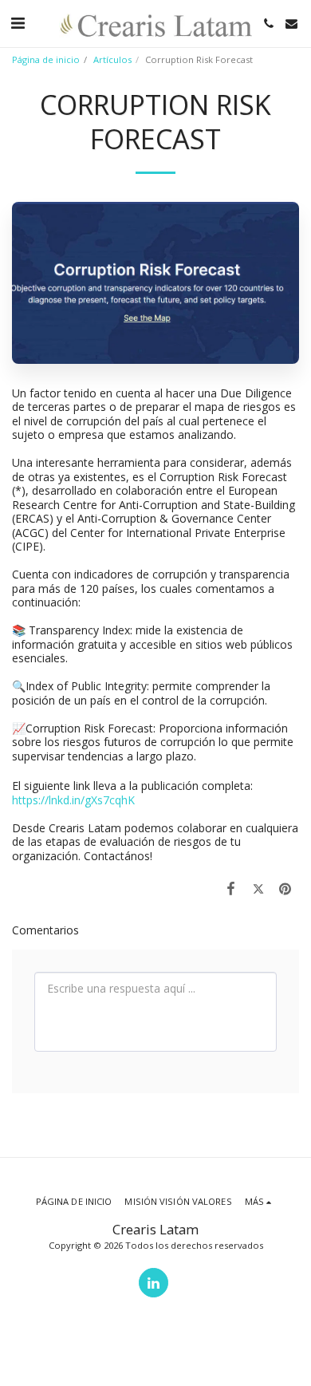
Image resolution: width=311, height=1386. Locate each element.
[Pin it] (285, 888)
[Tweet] (258, 888)
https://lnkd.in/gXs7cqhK (73, 800)
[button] (17, 22)
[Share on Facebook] (230, 888)
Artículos (112, 59)
